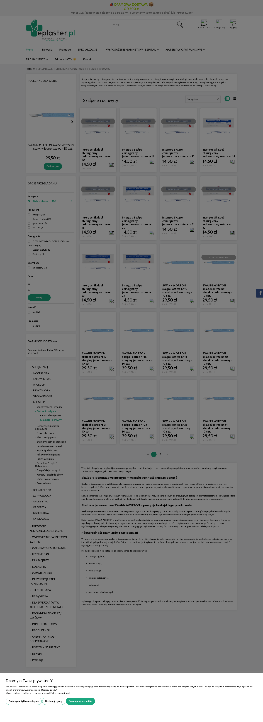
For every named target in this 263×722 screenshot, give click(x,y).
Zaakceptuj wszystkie (80, 701)
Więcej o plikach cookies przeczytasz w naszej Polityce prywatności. (38, 693)
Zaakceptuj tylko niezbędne (24, 701)
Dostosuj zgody (53, 701)
